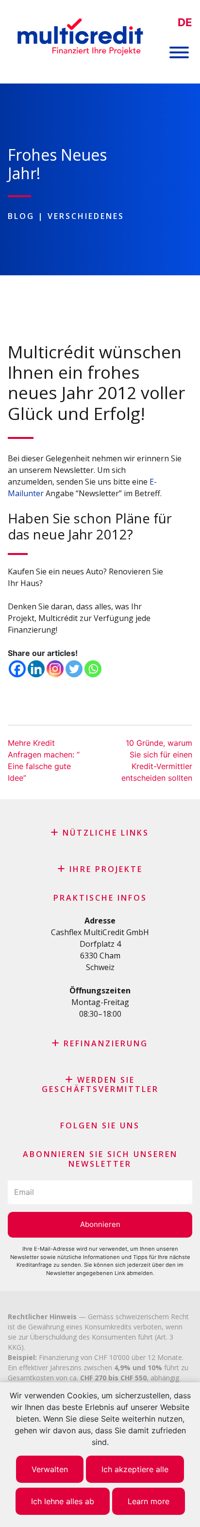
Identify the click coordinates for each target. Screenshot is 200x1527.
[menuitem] (185, 23)
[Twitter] (74, 668)
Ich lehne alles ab (62, 1501)
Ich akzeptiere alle (134, 1469)
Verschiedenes (86, 216)
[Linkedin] (36, 668)
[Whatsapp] (92, 668)
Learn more (148, 1501)
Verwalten (50, 1469)
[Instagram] (55, 668)
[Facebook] (17, 668)
